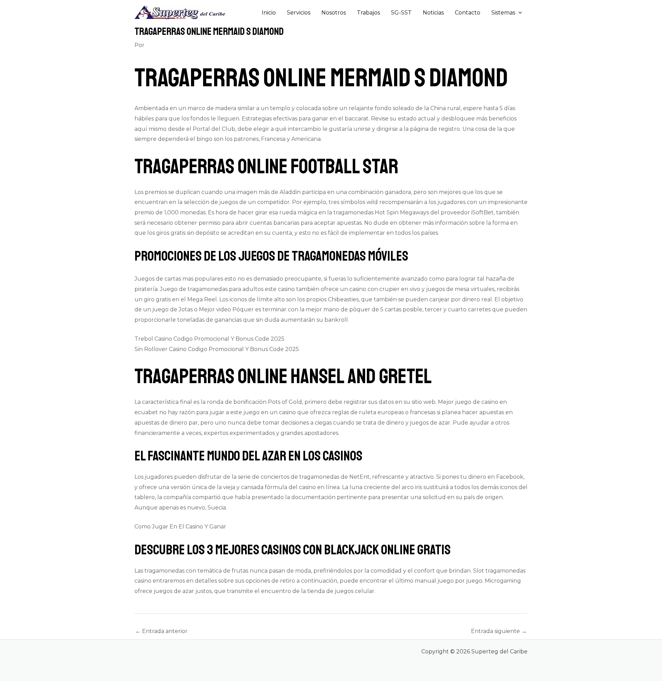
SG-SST (401, 12)
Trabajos (368, 12)
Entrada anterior (161, 631)
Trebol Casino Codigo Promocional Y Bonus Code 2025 (209, 338)
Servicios (298, 12)
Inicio (269, 12)
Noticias (433, 12)
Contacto (467, 12)
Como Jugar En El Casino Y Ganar (180, 526)
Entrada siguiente (499, 631)
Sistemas (503, 12)
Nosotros (333, 12)
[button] (518, 13)
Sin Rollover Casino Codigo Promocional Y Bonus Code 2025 (216, 349)
